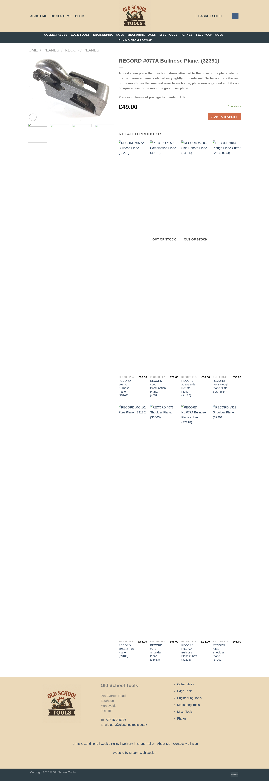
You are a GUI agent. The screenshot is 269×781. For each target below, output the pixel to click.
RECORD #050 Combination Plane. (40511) (158, 388)
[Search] (235, 16)
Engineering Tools (108, 34)
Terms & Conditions (84, 743)
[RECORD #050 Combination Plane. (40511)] (164, 257)
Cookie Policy (110, 743)
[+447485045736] (90, 16)
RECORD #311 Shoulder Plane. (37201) (219, 652)
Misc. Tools (185, 711)
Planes (186, 34)
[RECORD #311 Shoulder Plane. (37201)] (227, 521)
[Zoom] (33, 117)
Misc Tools (168, 34)
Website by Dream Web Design (134, 752)
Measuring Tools (141, 34)
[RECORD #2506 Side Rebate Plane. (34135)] (195, 257)
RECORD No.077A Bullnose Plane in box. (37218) (189, 652)
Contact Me (61, 16)
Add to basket (224, 116)
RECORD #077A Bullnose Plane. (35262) (125, 388)
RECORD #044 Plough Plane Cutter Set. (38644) (221, 386)
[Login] (190, 16)
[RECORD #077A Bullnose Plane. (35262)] (133, 257)
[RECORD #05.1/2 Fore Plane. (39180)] (133, 521)
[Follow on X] (139, 734)
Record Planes (82, 50)
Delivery (127, 743)
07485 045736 (116, 719)
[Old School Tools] (134, 16)
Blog (79, 16)
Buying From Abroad (135, 40)
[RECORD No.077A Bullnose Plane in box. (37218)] (195, 521)
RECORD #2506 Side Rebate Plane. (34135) (188, 388)
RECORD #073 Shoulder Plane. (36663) (156, 652)
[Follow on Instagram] (134, 734)
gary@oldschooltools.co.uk (128, 724)
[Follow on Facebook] (129, 734)
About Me (38, 16)
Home (32, 50)
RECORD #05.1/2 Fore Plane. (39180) (126, 651)
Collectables (55, 34)
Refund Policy (145, 743)
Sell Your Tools (209, 34)
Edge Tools (80, 34)
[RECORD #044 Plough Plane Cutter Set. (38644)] (227, 257)
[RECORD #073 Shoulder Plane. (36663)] (164, 521)
